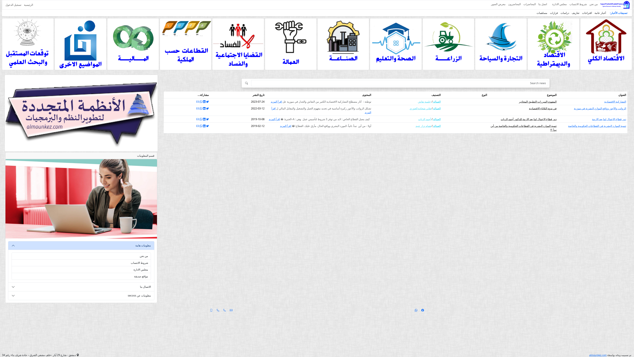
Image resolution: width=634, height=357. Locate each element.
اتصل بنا (542, 4)
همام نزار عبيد (423, 126)
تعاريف (575, 13)
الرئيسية (28, 5)
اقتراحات (587, 13)
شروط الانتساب (578, 4)
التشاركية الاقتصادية (615, 101)
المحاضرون (514, 4)
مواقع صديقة (141, 276)
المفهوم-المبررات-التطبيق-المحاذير (538, 101)
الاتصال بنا (145, 287)
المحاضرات (529, 4)
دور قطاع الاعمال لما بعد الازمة (609, 119)
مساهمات (542, 13)
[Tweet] (207, 101)
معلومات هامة (143, 245)
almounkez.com (598, 355)
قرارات (554, 13)
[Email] (197, 101)
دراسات (565, 13)
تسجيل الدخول (13, 5)
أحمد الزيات (424, 119)
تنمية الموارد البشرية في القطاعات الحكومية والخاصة (597, 126)
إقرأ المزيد (276, 101)
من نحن (593, 4)
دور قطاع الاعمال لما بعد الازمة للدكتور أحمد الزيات (529, 119)
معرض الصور (498, 4)
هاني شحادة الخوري (420, 108)
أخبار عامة (600, 13)
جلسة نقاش (424, 101)
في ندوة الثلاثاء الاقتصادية (543, 108)
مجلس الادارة (559, 4)
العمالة (437, 101)
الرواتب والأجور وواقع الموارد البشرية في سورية (600, 108)
